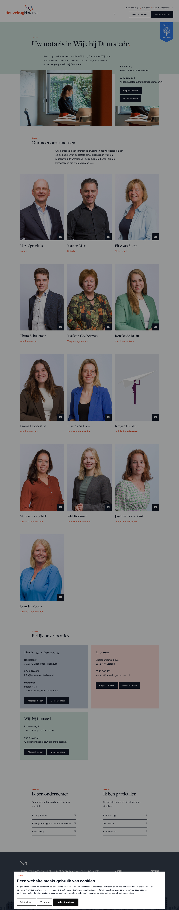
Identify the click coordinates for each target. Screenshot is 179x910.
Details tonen (26, 902)
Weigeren (45, 902)
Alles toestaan (66, 902)
